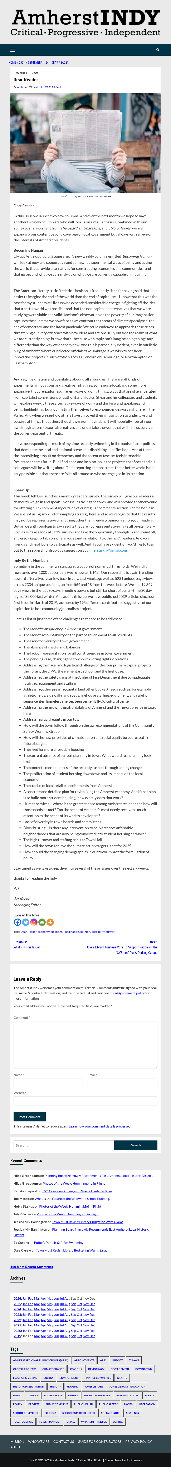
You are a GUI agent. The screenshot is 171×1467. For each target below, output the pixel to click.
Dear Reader (28, 931)
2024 (17, 1309)
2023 (17, 1314)
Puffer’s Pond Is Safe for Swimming (58, 1242)
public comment (56, 1404)
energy (49, 1377)
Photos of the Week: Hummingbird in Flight (74, 1183)
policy (17, 1404)
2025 (17, 1304)
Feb (30, 1298)
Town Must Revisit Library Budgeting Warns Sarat (87, 1222)
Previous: (27, 944)
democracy (96, 1369)
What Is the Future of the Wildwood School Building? (72, 1199)
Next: (121, 947)
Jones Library (94, 1386)
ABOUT (16, 1447)
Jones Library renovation (127, 1386)
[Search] (158, 50)
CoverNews (113, 1460)
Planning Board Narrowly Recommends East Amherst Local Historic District (99, 1175)
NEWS (35, 73)
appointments (84, 1360)
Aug (67, 1298)
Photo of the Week (97, 1395)
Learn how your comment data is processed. (100, 1126)
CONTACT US (63, 1441)
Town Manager (49, 1421)
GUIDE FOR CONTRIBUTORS (99, 1441)
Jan (25, 1298)
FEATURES (21, 73)
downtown (143, 1369)
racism (128, 1404)
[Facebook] (17, 922)
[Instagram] (34, 922)
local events (53, 1395)
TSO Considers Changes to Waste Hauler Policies (77, 1191)
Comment (22, 1017)
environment (69, 1377)
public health (83, 1404)
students (132, 1412)
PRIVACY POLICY (138, 1441)
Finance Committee (97, 1377)
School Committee (26, 1412)
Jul (62, 1298)
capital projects (24, 1369)
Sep (73, 1304)
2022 (17, 1320)
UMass (71, 1421)
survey (110, 931)
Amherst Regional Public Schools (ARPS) (40, 1360)
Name (19, 1075)
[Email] (42, 922)
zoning (118, 1421)
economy (43, 931)
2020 (17, 1330)
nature (73, 1395)
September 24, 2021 (44, 86)
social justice (110, 1412)
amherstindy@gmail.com (107, 550)
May (50, 1298)
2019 (17, 1336)
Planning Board (127, 1395)
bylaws (134, 1360)
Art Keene (22, 86)
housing (73, 1386)
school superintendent (78, 1412)
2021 (17, 1325)
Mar (37, 1298)
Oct (79, 1304)
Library (33, 1395)
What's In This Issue (94, 1421)
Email (92, 1075)
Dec (92, 1304)
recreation (147, 1404)
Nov (86, 1304)
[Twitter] (25, 922)
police (149, 1395)
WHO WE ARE (38, 1441)
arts (103, 1360)
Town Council (23, 1421)
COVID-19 (76, 1369)
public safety (108, 1404)
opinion (85, 931)
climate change (53, 1369)
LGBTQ (17, 1395)
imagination (71, 931)
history (55, 1386)
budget (117, 1360)
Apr (43, 1298)
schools (50, 1412)
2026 (17, 1298)
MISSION (17, 1441)
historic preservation (28, 1386)
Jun (56, 1298)
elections (56, 931)
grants (122, 1377)
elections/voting (25, 1377)
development (120, 1369)
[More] (50, 922)
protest (33, 1404)
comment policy (130, 993)
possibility (98, 931)
